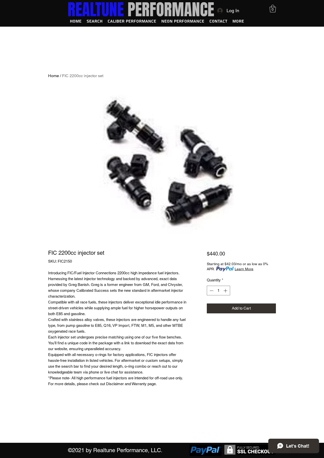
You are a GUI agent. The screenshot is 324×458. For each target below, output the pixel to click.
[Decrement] (211, 290)
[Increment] (225, 290)
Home (53, 75)
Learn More (244, 269)
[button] (273, 8)
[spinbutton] (218, 290)
